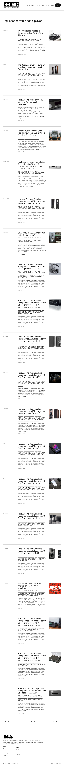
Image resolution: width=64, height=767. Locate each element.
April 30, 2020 (5, 478)
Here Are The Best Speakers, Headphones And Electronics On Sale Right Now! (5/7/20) (32, 446)
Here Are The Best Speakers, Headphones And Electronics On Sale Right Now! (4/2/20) (32, 655)
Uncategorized (22, 104)
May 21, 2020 (5, 372)
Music (36, 39)
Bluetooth (27, 38)
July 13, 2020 (5, 64)
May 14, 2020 (5, 408)
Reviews (27, 40)
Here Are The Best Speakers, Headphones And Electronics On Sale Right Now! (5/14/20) (32, 411)
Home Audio (21, 39)
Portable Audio (32, 75)
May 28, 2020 (5, 336)
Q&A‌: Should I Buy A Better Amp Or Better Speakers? (31, 234)
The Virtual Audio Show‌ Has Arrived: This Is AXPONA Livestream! (29, 586)
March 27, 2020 (6, 688)
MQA (35, 208)
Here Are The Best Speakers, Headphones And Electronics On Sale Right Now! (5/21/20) (32, 375)
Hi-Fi (39, 38)
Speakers (32, 40)
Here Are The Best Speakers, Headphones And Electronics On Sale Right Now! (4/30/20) (32, 481)
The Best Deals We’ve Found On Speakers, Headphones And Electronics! (31, 67)
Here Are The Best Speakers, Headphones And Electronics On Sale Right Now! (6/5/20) (32, 302)
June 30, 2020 (6, 161)
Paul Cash (24, 151)
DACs (36, 171)
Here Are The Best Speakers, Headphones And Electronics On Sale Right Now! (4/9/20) (32, 620)
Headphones (31, 73)
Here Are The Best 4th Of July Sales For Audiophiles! (30, 101)
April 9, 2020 (5, 618)
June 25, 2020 (6, 198)
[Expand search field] (58, 5)
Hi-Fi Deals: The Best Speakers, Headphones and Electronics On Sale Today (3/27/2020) (32, 690)
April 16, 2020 (5, 548)
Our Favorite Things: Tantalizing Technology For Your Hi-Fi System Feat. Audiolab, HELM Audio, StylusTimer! (31, 165)
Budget (32, 38)
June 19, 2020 (5, 232)
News (39, 39)
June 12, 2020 (5, 263)
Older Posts (57, 722)
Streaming (31, 76)
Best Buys (20, 38)
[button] (55, 35)
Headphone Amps (22, 73)
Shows (19, 595)
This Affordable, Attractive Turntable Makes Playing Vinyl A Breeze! (30, 33)
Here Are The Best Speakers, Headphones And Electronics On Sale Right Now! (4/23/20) (32, 516)
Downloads (21, 308)
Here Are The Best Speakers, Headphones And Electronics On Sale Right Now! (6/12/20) (32, 266)
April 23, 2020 (5, 513)
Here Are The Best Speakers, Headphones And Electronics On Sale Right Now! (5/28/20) (32, 339)
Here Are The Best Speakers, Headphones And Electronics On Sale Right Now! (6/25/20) (32, 201)
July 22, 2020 (5, 30)
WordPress (59, 763)
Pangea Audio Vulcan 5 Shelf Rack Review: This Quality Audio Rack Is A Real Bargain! (31, 133)
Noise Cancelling (22, 75)
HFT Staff (24, 54)
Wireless (41, 76)
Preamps (20, 76)
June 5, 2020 (5, 300)
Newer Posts (7, 722)
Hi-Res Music (41, 73)
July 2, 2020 (5, 99)
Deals (36, 38)
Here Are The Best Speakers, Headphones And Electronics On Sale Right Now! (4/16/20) (32, 551)
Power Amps (21, 40)
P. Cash (23, 89)
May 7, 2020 (5, 443)
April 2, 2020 (5, 653)
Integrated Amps (29, 39)
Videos (37, 40)
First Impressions (23, 172)
